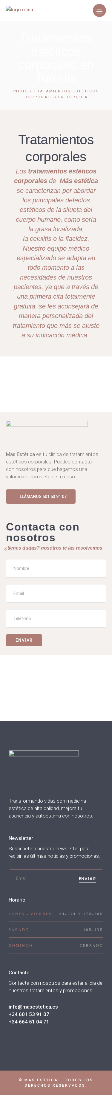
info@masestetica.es (33, 1007)
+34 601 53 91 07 (29, 1014)
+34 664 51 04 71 (29, 1022)
